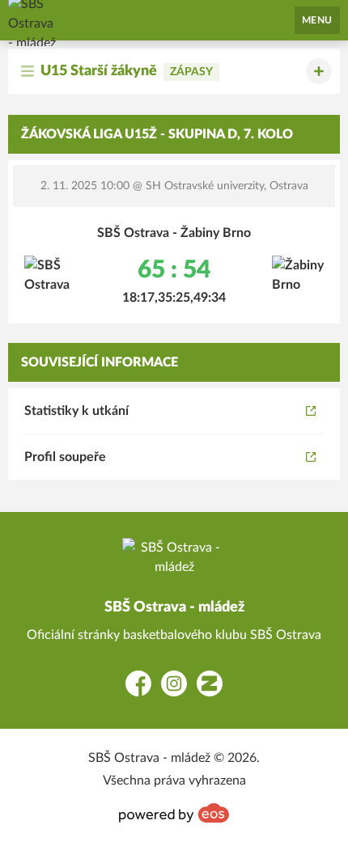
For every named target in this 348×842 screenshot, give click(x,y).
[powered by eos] (174, 813)
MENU (317, 20)
